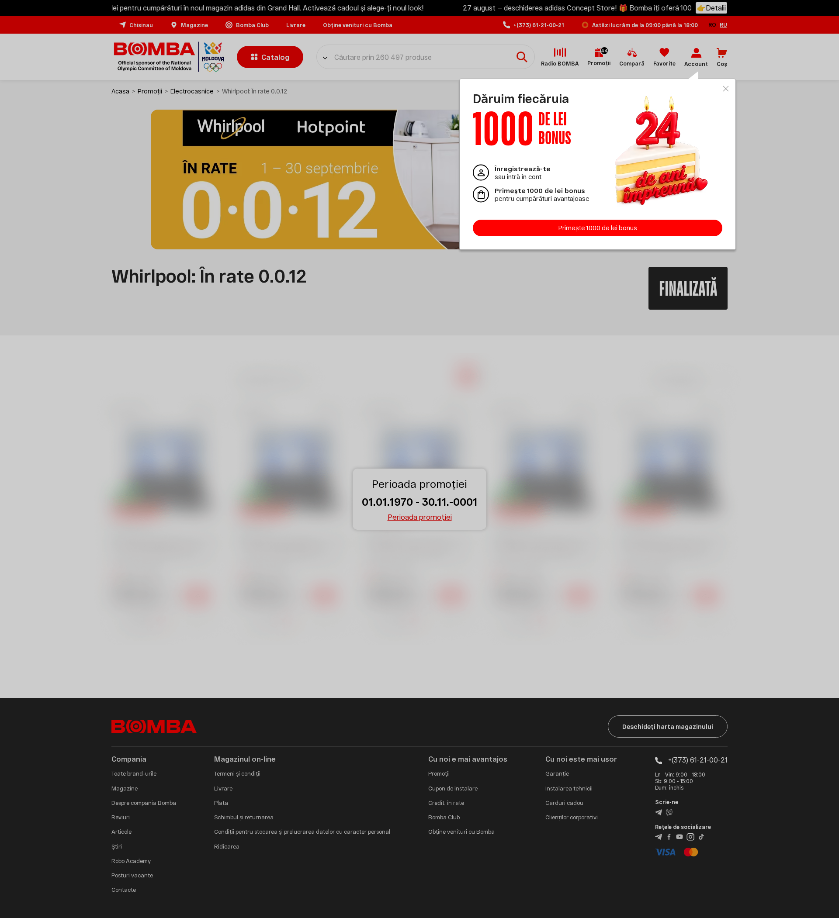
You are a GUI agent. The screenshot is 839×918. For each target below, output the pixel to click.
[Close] (726, 88)
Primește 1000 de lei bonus (597, 227)
